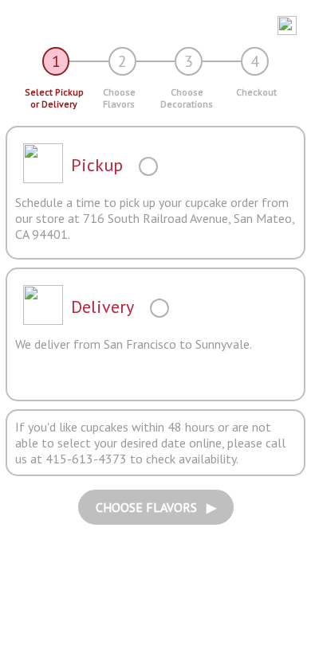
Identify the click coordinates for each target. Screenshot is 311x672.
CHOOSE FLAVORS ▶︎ (156, 507)
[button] (149, 25)
